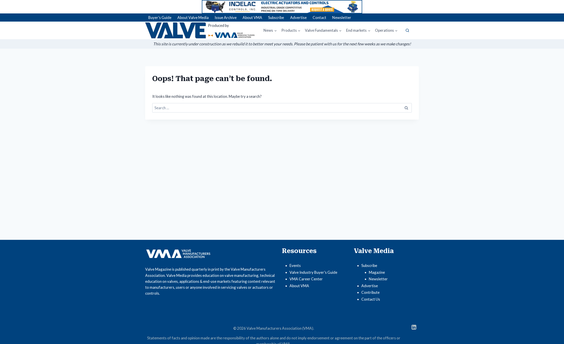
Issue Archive (226, 17)
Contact (319, 17)
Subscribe (276, 17)
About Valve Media (193, 17)
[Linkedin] (414, 327)
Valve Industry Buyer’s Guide (313, 272)
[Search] (407, 30)
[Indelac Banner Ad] (282, 6)
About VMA (252, 17)
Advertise (298, 17)
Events (295, 265)
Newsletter (341, 17)
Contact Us (370, 299)
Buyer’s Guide (159, 17)
